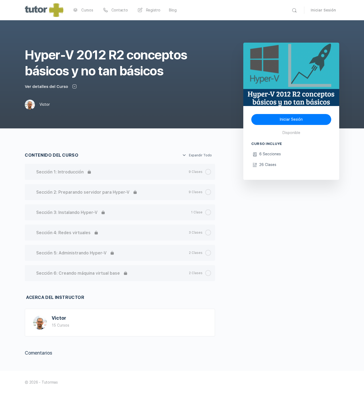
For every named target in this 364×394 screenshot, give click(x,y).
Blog (173, 10)
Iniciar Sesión (323, 10)
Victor (59, 318)
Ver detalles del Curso (47, 86)
